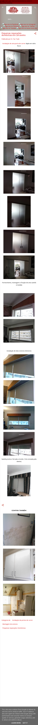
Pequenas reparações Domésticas (14, 628)
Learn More (16, 723)
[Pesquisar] (35, 8)
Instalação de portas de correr (22, 620)
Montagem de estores (10, 624)
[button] (35, 33)
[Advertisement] (19, 690)
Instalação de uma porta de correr (13, 43)
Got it (25, 723)
